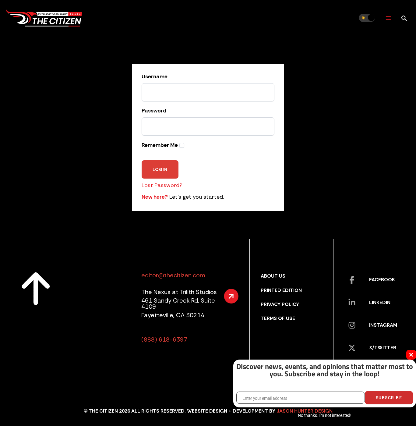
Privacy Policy (280, 304)
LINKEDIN (379, 302)
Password (154, 111)
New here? (155, 197)
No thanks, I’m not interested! (324, 415)
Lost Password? (162, 185)
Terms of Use (278, 318)
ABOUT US (273, 276)
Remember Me (160, 145)
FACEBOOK (382, 279)
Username (154, 76)
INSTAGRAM (383, 325)
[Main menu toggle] (388, 18)
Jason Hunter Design (305, 411)
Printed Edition (281, 290)
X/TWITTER (382, 347)
